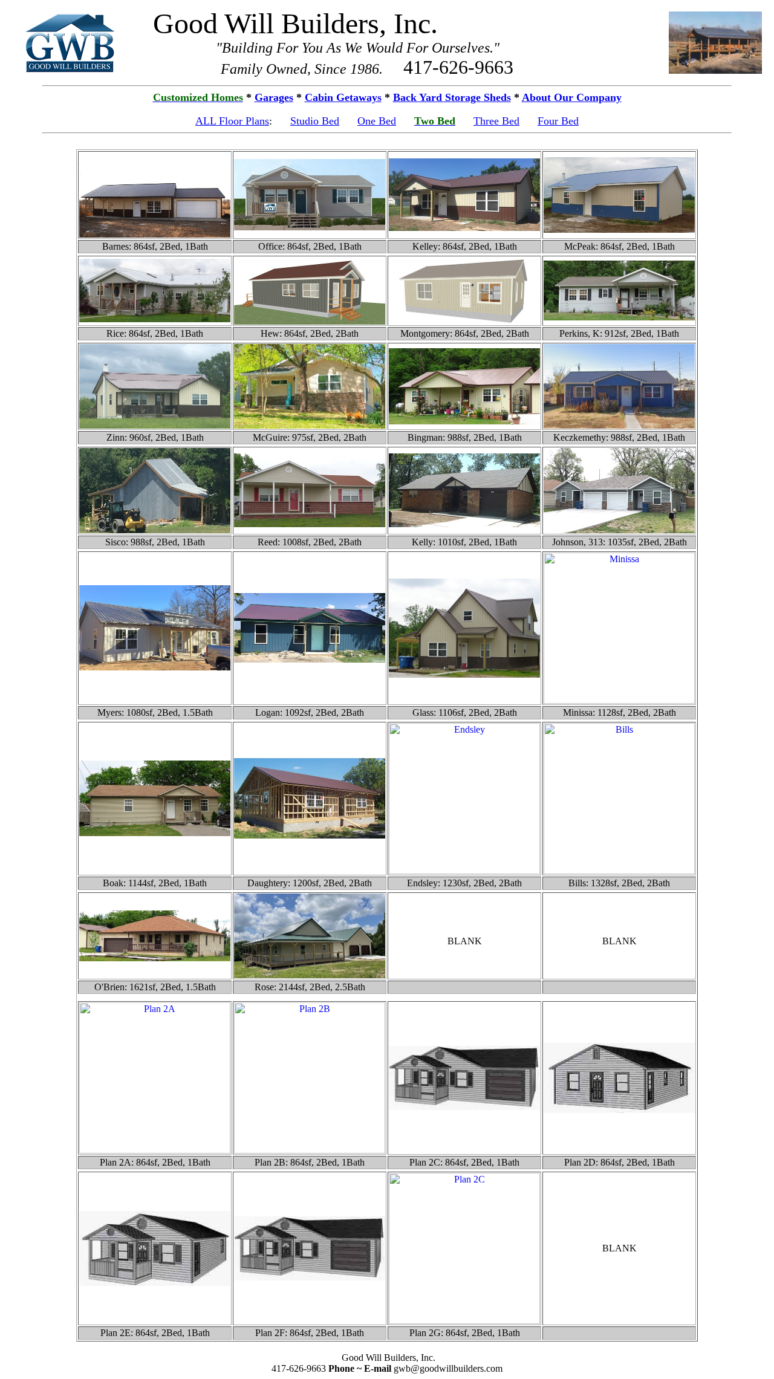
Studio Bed (314, 121)
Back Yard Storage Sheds (452, 97)
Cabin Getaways (343, 97)
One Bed (376, 121)
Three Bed (496, 121)
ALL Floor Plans (232, 121)
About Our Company (572, 97)
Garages (274, 97)
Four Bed (558, 121)
